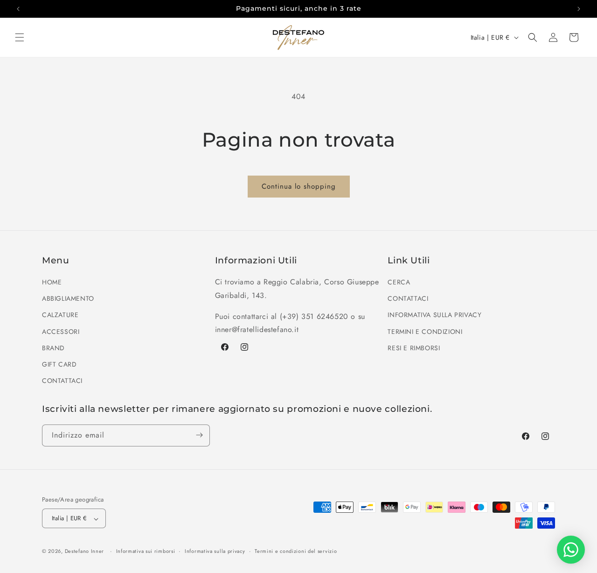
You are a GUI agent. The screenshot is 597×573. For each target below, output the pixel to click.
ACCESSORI (60, 331)
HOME (52, 282)
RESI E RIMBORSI (414, 348)
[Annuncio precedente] (18, 9)
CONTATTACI (62, 381)
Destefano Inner (84, 551)
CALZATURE (60, 315)
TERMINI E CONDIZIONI (425, 331)
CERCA (399, 282)
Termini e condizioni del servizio (296, 551)
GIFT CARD (59, 364)
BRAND (53, 348)
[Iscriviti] (199, 435)
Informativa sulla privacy (215, 551)
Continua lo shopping (299, 186)
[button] (19, 37)
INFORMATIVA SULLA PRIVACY (434, 315)
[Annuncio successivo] (579, 9)
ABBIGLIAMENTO (68, 299)
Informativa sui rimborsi (145, 551)
